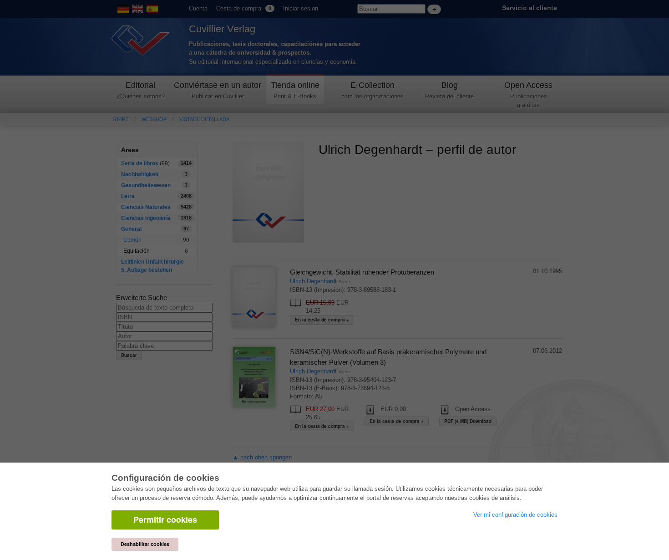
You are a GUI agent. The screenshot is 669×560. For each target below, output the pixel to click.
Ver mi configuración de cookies (515, 514)
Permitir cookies (165, 519)
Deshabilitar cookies (145, 543)
